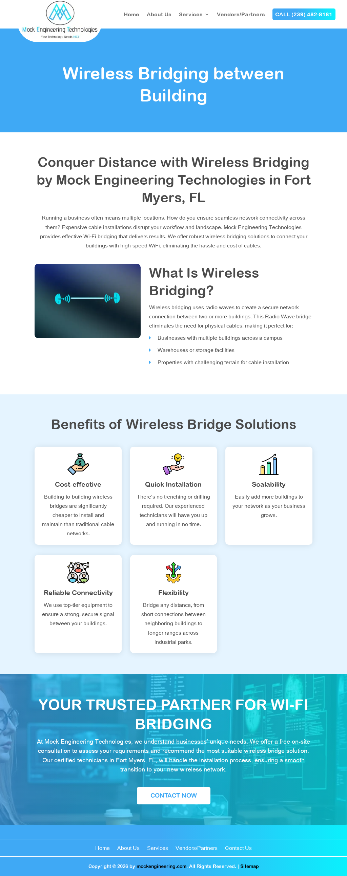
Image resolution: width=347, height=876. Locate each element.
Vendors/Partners (241, 14)
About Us (159, 14)
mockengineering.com (161, 866)
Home (131, 14)
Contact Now (173, 795)
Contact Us (238, 848)
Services (191, 14)
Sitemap (249, 866)
